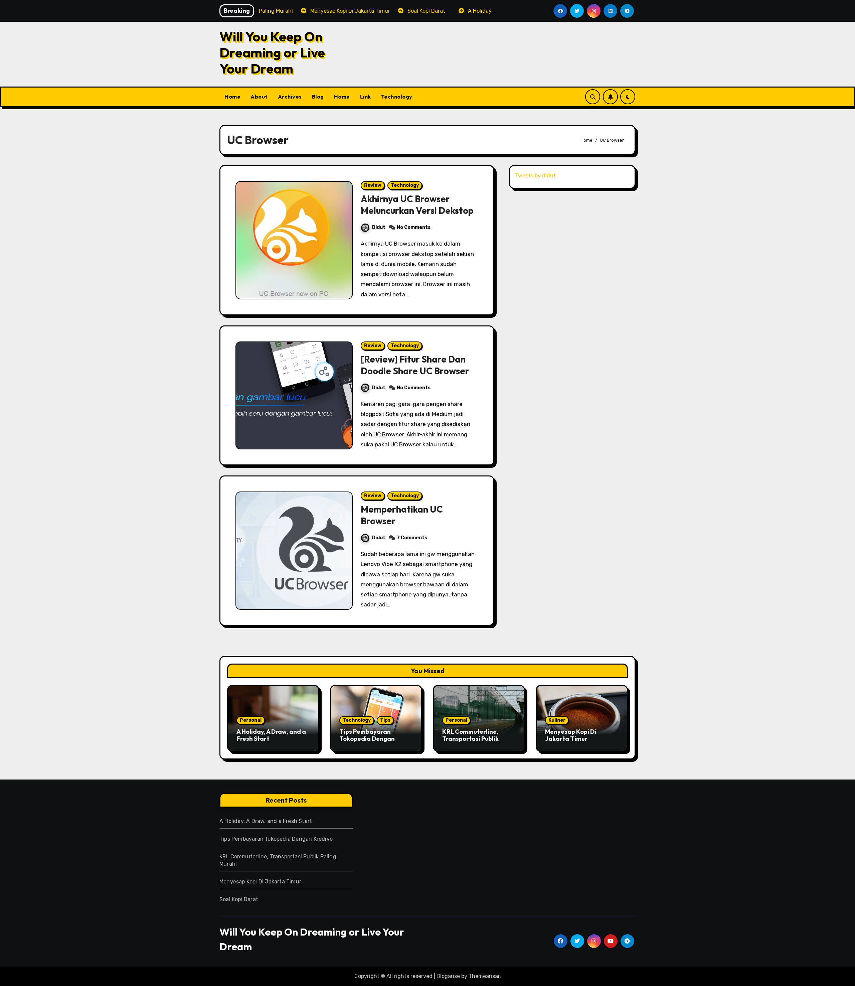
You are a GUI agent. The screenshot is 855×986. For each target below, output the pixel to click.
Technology (396, 96)
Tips (385, 720)
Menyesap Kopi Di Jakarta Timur (570, 735)
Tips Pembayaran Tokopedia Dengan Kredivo (367, 739)
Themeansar (484, 976)
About (259, 96)
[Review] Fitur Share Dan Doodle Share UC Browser (415, 365)
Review (372, 185)
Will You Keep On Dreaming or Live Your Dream (272, 52)
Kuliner (556, 720)
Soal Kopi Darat (238, 899)
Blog (318, 96)
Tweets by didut (535, 175)
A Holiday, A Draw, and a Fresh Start (271, 735)
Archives (290, 96)
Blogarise (448, 976)
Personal (251, 720)
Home (232, 96)
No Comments (414, 227)
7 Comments (412, 538)
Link (365, 96)
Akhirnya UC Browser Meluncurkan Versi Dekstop (417, 204)
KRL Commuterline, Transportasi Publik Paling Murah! (470, 739)
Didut (378, 227)
